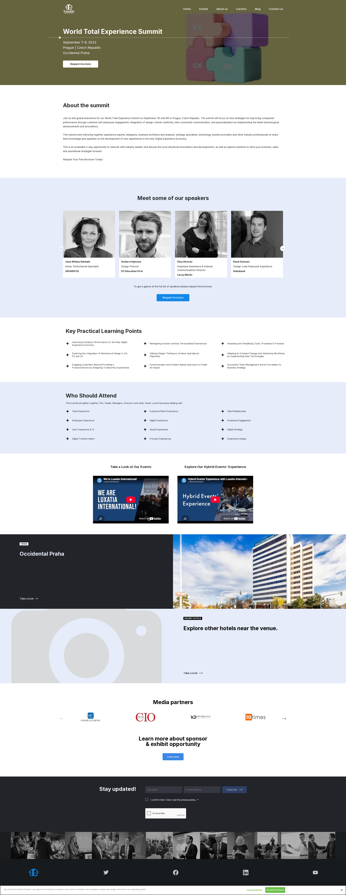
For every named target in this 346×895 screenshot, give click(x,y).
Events (203, 9)
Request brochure (80, 64)
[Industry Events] (90, 717)
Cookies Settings (254, 890)
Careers (241, 9)
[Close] (342, 890)
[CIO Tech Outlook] (145, 717)
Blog (258, 9)
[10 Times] (255, 717)
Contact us (276, 9)
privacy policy (188, 799)
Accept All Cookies (275, 890)
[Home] (68, 9)
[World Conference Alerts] (200, 717)
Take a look (27, 598)
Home (187, 9)
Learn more (173, 756)
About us (222, 9)
